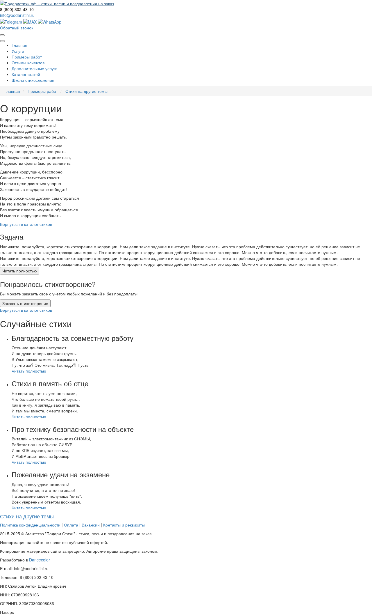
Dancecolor (39, 560)
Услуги (18, 51)
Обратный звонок (16, 28)
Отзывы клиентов (28, 62)
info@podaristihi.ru (17, 15)
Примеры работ (27, 57)
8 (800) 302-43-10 (17, 9)
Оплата (71, 525)
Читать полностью (19, 271)
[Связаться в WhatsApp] (49, 21)
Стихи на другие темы (86, 91)
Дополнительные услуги (35, 68)
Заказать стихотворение (25, 303)
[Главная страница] (57, 3)
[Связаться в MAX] (30, 21)
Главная (19, 45)
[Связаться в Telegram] (11, 21)
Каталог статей (26, 74)
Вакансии (91, 525)
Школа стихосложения (33, 80)
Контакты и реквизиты (124, 525)
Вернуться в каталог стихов (26, 224)
